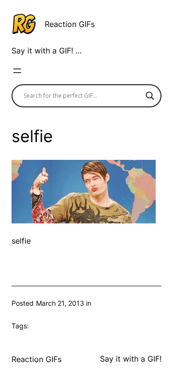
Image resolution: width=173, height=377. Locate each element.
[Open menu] (17, 71)
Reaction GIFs (70, 24)
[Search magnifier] (150, 96)
